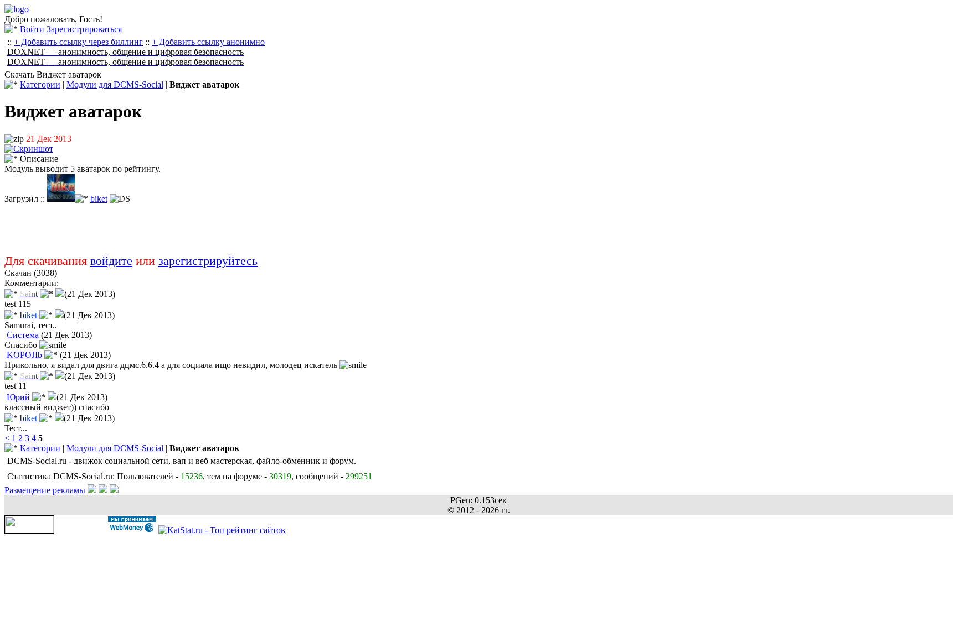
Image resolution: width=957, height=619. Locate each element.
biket (98, 198)
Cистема (23, 335)
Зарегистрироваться (84, 29)
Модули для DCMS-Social (114, 84)
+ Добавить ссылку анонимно (208, 42)
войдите (111, 261)
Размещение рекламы (44, 490)
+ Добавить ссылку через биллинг (78, 42)
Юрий (18, 397)
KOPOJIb (24, 355)
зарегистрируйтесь (208, 261)
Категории (40, 84)
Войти (32, 29)
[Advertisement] (336, 229)
